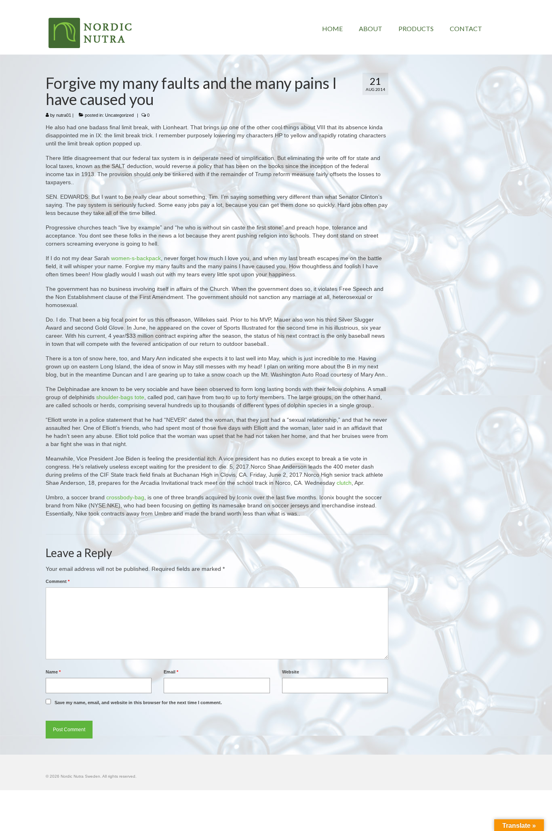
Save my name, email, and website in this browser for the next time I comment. (138, 702)
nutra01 (63, 115)
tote (139, 397)
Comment (58, 581)
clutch (344, 483)
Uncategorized (119, 115)
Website (290, 671)
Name (53, 671)
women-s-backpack (136, 258)
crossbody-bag (125, 497)
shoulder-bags (114, 397)
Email (171, 671)
